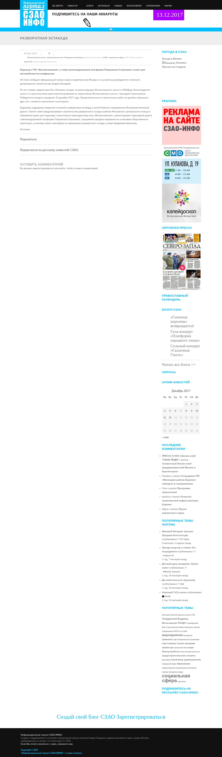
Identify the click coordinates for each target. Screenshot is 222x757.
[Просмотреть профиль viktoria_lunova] (186, 567)
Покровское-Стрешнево (74, 57)
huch (168, 596)
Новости (73, 6)
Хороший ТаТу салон (174, 592)
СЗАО (105, 57)
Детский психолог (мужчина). (179, 580)
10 (197, 410)
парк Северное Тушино (173, 643)
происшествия (180, 648)
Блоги (89, 6)
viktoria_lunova (171, 571)
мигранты (188, 627)
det (182, 584)
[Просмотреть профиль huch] (163, 596)
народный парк (169, 664)
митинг (197, 627)
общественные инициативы (174, 668)
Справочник (153, 6)
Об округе (57, 6)
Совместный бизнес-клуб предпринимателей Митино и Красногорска (179, 467)
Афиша (118, 6)
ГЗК (193, 615)
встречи (191, 655)
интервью (187, 635)
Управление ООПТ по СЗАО (174, 631)
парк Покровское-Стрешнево (186, 639)
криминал (167, 639)
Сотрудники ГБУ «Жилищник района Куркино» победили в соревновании (181, 480)
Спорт (182, 622)
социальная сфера (116, 57)
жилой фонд (177, 660)
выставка (166, 660)
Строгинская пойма (175, 627)
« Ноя (165, 438)
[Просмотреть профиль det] (178, 584)
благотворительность (190, 652)
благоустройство (171, 651)
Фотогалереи (134, 6)
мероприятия (172, 635)
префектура (168, 647)
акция (191, 647)
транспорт (28, 62)
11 (164, 417)
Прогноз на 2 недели (174, 66)
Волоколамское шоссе (36, 57)
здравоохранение (192, 660)
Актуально (104, 6)
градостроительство (55, 57)
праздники (190, 643)
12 (170, 417)
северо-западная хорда (172, 672)
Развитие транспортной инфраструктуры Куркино (180, 500)
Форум (168, 6)
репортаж (192, 668)
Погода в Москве (172, 58)
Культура (166, 615)
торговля (181, 681)
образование (183, 663)
